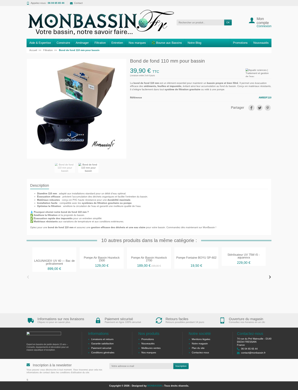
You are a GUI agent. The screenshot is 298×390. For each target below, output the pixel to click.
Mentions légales (201, 339)
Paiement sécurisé (101, 348)
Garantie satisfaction (102, 343)
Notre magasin (200, 343)
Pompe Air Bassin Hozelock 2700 (149, 259)
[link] (251, 108)
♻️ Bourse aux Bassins (167, 42)
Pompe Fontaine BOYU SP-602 (196, 257)
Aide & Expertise (40, 42)
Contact (78, 3)
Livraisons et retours (102, 339)
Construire (63, 42)
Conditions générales (102, 352)
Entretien (117, 42)
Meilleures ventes (151, 348)
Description (39, 185)
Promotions (240, 42)
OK (228, 22)
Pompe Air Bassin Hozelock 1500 (102, 259)
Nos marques (137, 42)
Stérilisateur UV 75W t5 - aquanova (243, 256)
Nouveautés (261, 42)
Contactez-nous (200, 352)
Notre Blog (194, 42)
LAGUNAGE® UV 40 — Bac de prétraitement (54, 262)
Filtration (100, 42)
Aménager (82, 42)
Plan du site (198, 348)
